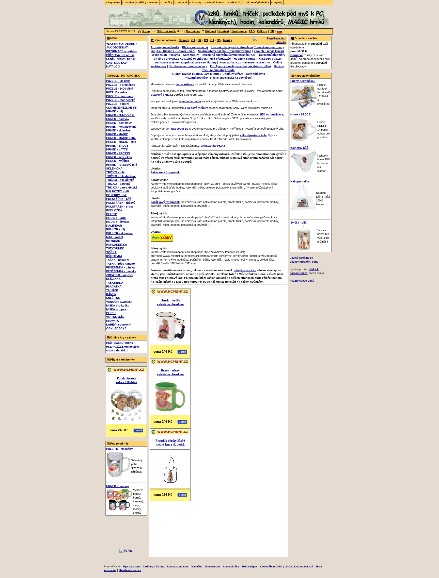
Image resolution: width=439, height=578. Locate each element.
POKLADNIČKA (116, 244)
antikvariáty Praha (213, 145)
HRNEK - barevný (117, 119)
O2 (199, 40)
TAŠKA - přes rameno (120, 263)
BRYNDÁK (113, 240)
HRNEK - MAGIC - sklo (121, 141)
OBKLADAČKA (116, 328)
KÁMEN (111, 294)
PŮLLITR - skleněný (119, 233)
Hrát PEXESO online (119, 342)
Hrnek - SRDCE (300, 114)
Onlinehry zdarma (239, 51)
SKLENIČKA (114, 168)
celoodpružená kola (253, 135)
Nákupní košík (166, 31)
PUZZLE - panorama (119, 96)
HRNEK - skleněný (118, 130)
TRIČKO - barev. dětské (121, 187)
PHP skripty (249, 566)
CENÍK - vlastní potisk (120, 58)
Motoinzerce (212, 566)
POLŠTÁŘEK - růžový (120, 202)
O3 (206, 40)
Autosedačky (231, 566)
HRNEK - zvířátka (117, 160)
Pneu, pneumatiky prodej (218, 70)
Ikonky (227, 40)
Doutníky (196, 566)
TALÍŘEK (112, 290)
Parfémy (148, 566)
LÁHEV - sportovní (118, 324)
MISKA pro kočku (117, 305)
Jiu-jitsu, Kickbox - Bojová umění (173, 51)
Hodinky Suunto (245, 58)
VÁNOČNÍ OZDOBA (119, 301)
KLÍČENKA (113, 278)
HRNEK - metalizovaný (121, 126)
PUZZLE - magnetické (120, 99)
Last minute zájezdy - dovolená (232, 47)
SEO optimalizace (271, 114)
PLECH (111, 313)
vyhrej (278, 2)
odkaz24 (235, 2)
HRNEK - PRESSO (118, 153)
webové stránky (197, 107)
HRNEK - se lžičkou (119, 157)
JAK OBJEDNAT (117, 47)
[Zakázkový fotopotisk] (162, 240)
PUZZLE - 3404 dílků (119, 88)
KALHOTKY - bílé (117, 191)
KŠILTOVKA (114, 256)
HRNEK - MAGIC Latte (121, 138)
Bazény (279, 66)
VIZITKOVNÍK (115, 316)
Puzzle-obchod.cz (130, 570)
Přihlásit (210, 31)
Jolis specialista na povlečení (232, 77)
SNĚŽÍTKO (113, 297)
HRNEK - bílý (114, 111)
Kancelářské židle (271, 566)
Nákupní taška (299, 181)
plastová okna (160, 94)
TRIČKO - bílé (115, 172)
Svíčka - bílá (298, 222)
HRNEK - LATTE (117, 149)
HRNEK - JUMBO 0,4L (120, 115)
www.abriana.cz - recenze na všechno (245, 62)
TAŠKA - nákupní (117, 259)
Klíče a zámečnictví (195, 47)
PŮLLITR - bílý (116, 229)
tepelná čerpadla (190, 101)
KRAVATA (112, 320)
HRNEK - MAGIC (117, 134)
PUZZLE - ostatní (117, 103)
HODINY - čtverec (117, 221)
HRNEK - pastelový (119, 122)
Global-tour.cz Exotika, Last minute (196, 73)
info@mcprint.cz (245, 270)
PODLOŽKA (114, 210)
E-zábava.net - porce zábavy (188, 66)
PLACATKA (113, 286)
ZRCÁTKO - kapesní (119, 275)
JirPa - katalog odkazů (299, 566)
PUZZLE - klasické (118, 80)
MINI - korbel (114, 237)
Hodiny (211, 62)
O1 (193, 40)
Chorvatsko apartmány (269, 47)
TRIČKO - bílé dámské (121, 176)
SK (272, 31)
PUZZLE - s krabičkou (120, 84)
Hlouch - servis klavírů (269, 51)
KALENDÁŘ (114, 225)
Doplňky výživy (233, 73)
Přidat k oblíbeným (122, 359)
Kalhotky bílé (299, 147)
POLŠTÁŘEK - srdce (119, 206)
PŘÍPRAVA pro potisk (120, 55)
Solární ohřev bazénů (212, 51)
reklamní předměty (257, 2)
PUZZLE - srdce (116, 92)
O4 (212, 40)
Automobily (191, 54)
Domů (146, 31)
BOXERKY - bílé (116, 195)
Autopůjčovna (255, 73)
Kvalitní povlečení (197, 77)
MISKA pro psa (116, 309)
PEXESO (111, 214)
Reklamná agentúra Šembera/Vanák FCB (229, 54)
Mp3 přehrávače (220, 58)
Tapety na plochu (177, 566)
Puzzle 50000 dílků (302, 280)
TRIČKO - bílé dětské (120, 179)
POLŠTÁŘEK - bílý (118, 198)
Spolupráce (239, 31)
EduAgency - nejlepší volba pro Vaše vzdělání (240, 66)
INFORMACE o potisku (121, 51)
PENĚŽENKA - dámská (121, 271)
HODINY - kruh (116, 217)
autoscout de (179, 128)
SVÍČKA (111, 252)
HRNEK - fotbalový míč (121, 164)
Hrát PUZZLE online (119, 346)
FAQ (252, 31)
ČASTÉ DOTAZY (117, 62)
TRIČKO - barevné (118, 183)
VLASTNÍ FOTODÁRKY (121, 43)
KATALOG (113, 66)
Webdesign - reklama (166, 54)
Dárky (160, 566)
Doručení (296, 55)
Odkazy (262, 31)
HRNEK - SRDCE (117, 145)
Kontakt (223, 31)
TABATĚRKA (114, 282)
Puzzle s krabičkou (303, 80)
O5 (219, 40)
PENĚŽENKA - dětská (120, 267)
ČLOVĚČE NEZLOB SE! (121, 107)
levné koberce (185, 84)
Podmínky (193, 31)
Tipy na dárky (131, 566)
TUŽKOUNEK (115, 248)
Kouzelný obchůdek (193, 58)
